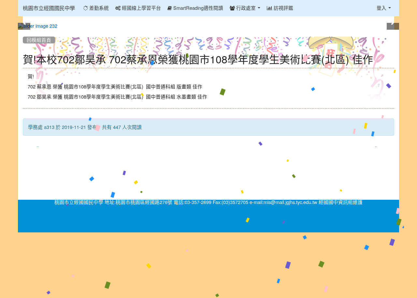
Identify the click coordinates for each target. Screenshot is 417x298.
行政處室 (246, 8)
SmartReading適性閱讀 (197, 8)
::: (24, 32)
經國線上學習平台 (141, 8)
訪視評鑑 (282, 8)
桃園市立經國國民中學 (49, 8)
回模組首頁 (39, 40)
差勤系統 (98, 8)
